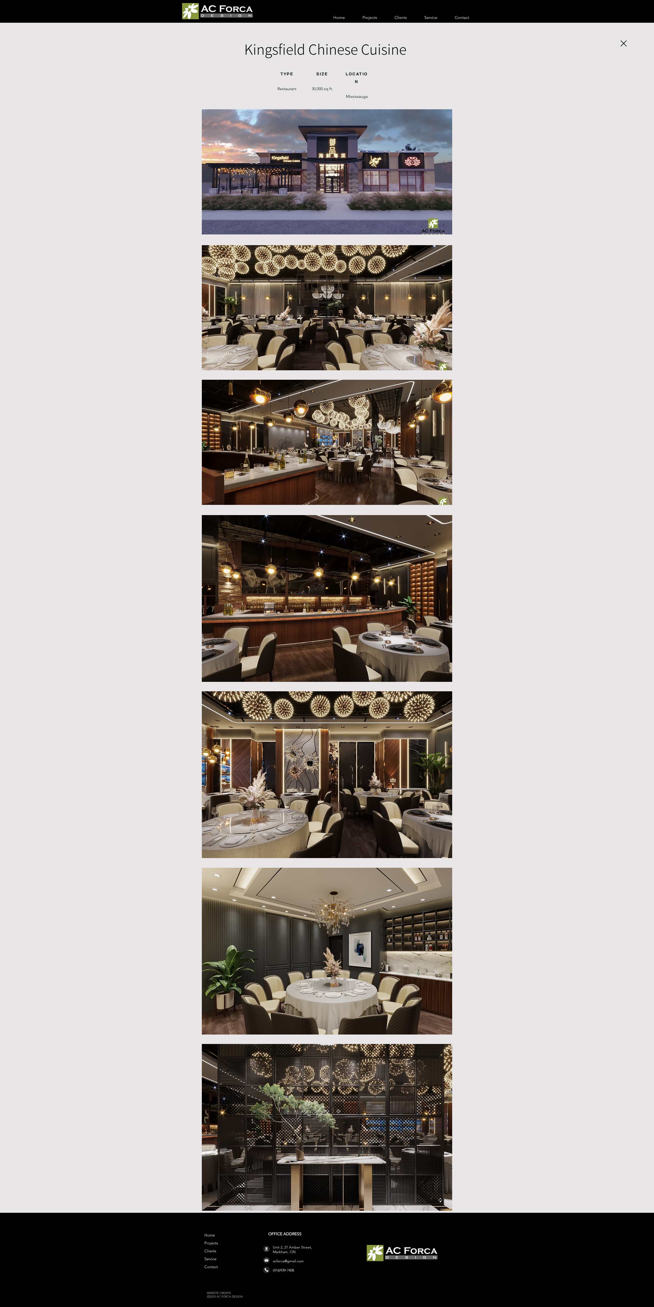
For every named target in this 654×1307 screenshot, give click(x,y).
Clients (210, 1251)
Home (209, 1235)
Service (210, 1258)
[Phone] (266, 1270)
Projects (211, 1243)
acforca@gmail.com (288, 1261)
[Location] (266, 1249)
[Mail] (266, 1260)
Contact (211, 1266)
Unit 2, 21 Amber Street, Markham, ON (292, 1249)
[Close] (623, 43)
